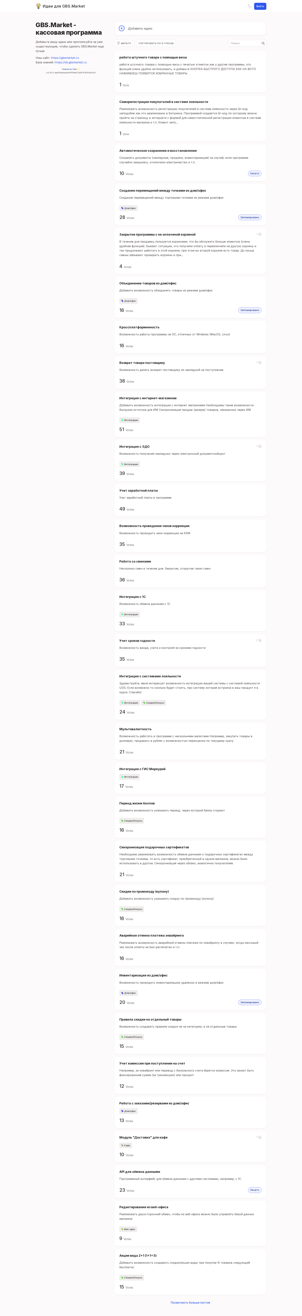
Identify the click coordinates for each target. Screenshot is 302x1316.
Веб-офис (129, 1229)
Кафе (127, 1145)
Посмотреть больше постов (190, 1302)
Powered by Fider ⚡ (71, 69)
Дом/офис (130, 208)
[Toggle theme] (249, 6)
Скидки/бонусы (155, 702)
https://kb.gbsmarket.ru (71, 62)
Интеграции (131, 420)
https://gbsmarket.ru (65, 58)
